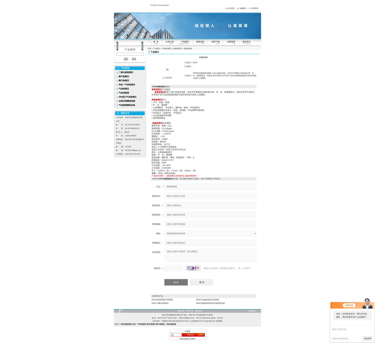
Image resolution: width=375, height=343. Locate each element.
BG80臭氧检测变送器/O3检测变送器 (210, 303)
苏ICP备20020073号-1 (181, 321)
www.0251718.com (132, 154)
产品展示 (156, 49)
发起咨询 (367, 338)
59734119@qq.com (133, 150)
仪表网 (164, 321)
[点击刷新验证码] (193, 268)
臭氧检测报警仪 (191, 176)
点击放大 (168, 78)
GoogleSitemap (209, 321)
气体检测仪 (166, 49)
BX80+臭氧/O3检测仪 (160, 303)
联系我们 (255, 8)
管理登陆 (219, 321)
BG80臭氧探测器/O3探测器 (162, 300)
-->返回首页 (251, 311)
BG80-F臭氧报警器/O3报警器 (207, 300)
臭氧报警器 (179, 176)
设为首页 (231, 8)
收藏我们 (243, 8)
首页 (149, 49)
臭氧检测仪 (177, 49)
